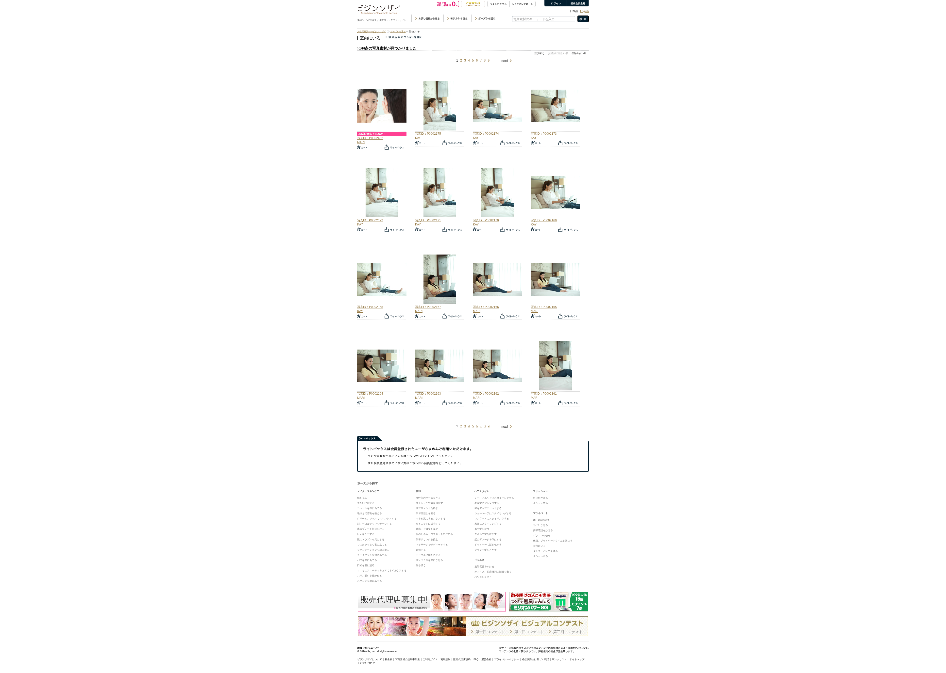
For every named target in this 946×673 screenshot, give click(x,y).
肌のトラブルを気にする (370, 539)
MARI (361, 142)
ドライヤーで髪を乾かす (488, 544)
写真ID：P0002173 (544, 133)
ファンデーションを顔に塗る (373, 549)
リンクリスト (559, 659)
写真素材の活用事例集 (407, 659)
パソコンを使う (483, 577)
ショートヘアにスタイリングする (492, 513)
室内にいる (539, 546)
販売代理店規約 (462, 659)
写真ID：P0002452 (370, 138)
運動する (421, 549)
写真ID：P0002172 (370, 220)
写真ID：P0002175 (428, 133)
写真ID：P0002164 (370, 393)
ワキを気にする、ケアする (430, 518)
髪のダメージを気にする (488, 539)
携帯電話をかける (484, 566)
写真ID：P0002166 (486, 307)
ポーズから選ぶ (398, 31)
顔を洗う (421, 565)
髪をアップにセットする (488, 508)
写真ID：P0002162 (486, 393)
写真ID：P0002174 (486, 133)
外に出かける (540, 498)
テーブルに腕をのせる (428, 555)
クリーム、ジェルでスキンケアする (377, 518)
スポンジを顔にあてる (369, 580)
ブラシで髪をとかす (485, 549)
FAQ (475, 659)
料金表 (388, 659)
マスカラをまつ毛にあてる (372, 544)
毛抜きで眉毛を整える (369, 513)
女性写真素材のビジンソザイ (371, 31)
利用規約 (445, 659)
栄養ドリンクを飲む (427, 539)
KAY (418, 138)
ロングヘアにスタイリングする (491, 518)
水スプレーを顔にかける (370, 529)
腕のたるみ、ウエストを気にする (434, 534)
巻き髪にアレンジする (486, 503)
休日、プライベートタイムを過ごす (553, 540)
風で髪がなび (481, 529)
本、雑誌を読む (541, 520)
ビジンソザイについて (369, 659)
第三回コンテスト (568, 632)
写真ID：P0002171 (428, 220)
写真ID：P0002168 (370, 307)
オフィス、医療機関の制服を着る (492, 571)
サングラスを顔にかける (429, 560)
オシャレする (540, 503)
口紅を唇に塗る (365, 565)
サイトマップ (577, 659)
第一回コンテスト (490, 632)
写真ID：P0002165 (544, 307)
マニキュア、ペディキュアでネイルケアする (381, 570)
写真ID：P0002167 (428, 307)
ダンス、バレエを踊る (545, 551)
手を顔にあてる (365, 503)
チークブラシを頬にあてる (372, 555)
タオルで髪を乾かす (485, 534)
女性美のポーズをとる (428, 498)
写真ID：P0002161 (544, 393)
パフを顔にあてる (367, 560)
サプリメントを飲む (427, 508)
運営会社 (486, 659)
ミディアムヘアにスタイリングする (494, 498)
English (584, 11)
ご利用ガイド (430, 659)
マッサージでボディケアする (432, 544)
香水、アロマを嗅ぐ (427, 529)
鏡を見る (362, 498)
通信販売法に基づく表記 (535, 659)
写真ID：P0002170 (486, 220)
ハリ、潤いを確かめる (369, 575)
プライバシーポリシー (506, 659)
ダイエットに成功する (428, 523)
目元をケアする (365, 534)
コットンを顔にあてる (369, 508)
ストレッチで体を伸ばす (429, 503)
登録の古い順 (579, 53)
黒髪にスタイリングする (488, 523)
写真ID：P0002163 (428, 393)
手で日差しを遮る (426, 513)
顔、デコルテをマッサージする (374, 523)
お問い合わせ (367, 662)
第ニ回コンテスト (529, 632)
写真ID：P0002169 (544, 220)
